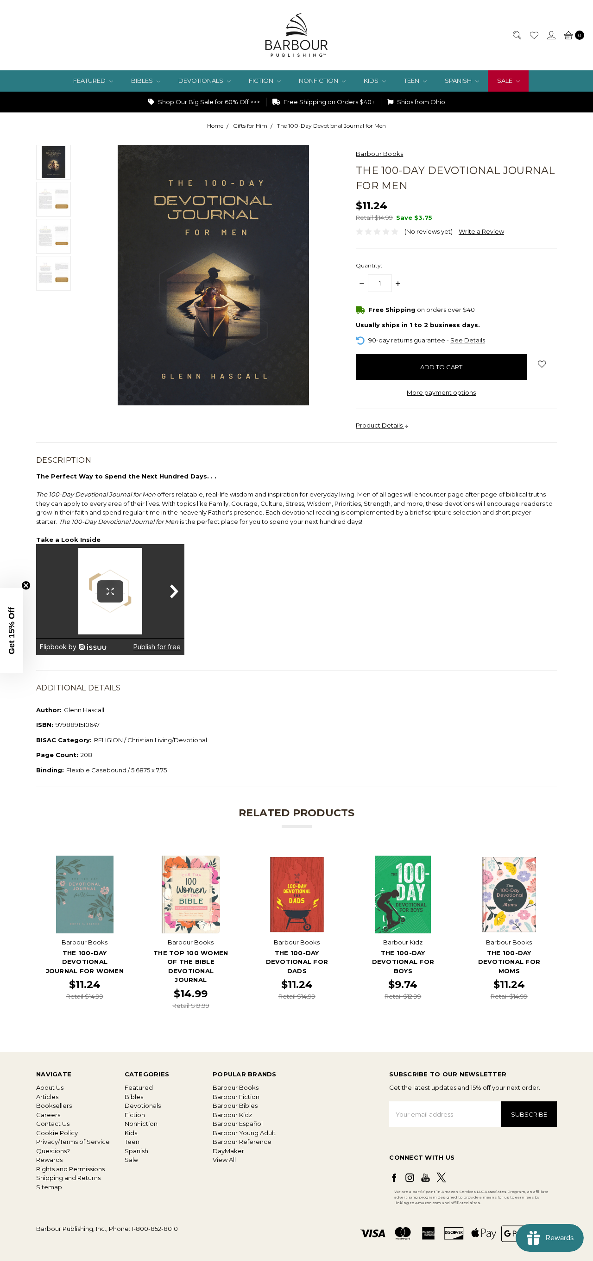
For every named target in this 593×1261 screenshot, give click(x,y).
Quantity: (369, 265)
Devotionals (201, 80)
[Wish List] (534, 35)
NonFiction (319, 80)
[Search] (516, 35)
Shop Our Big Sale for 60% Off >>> (208, 102)
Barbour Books (236, 1087)
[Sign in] (551, 35)
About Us (49, 1087)
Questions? (53, 1151)
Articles (47, 1096)
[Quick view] (117, 861)
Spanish (459, 80)
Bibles (142, 80)
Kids (372, 80)
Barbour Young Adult (244, 1133)
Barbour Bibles (235, 1105)
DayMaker (228, 1151)
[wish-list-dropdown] (542, 364)
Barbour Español (238, 1123)
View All (224, 1159)
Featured (90, 80)
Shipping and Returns (68, 1177)
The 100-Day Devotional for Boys (403, 962)
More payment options (441, 392)
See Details (467, 340)
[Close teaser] (26, 585)
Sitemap (49, 1187)
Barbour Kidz (232, 1114)
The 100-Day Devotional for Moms (509, 962)
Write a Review (481, 231)
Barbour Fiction (236, 1096)
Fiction (262, 80)
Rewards (49, 1159)
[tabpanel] (85, 932)
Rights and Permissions (70, 1169)
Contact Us (52, 1123)
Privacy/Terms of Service (73, 1141)
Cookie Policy (57, 1133)
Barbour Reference (242, 1141)
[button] (11, 630)
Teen (412, 80)
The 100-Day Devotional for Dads (297, 962)
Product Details (380, 425)
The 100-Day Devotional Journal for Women (85, 962)
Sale (505, 80)
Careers (48, 1114)
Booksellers (54, 1105)
